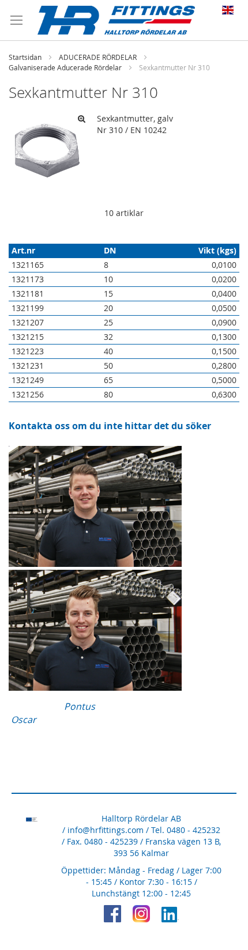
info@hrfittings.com (105, 829)
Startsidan (25, 57)
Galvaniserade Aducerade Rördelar (65, 67)
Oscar (23, 719)
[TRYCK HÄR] (95, 563)
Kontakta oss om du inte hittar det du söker (110, 425)
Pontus (79, 706)
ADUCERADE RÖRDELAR (98, 57)
